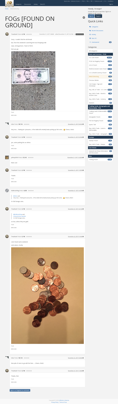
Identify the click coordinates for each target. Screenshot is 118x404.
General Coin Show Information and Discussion (100, 152)
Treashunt (14, 34)
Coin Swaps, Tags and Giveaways (100, 85)
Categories (18, 4)
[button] (83, 17)
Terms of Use (63, 402)
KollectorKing (15, 190)
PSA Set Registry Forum (100, 121)
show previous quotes (19, 216)
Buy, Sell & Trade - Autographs (100, 134)
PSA (87, 1)
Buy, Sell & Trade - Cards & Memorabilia (100, 129)
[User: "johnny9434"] (7, 157)
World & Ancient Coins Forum (100, 69)
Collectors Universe (64, 400)
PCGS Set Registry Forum (100, 61)
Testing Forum (100, 159)
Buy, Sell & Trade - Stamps (100, 144)
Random (100, 103)
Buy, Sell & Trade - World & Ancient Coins (100, 94)
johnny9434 (14, 157)
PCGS (83, 1)
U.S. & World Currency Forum (100, 73)
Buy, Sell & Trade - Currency (100, 99)
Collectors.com (98, 1)
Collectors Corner (75, 1)
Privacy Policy (54, 402)
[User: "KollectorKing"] (7, 190)
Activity (36, 4)
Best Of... (42, 4)
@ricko (15, 196)
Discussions (27, 4)
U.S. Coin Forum (100, 57)
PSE (91, 1)
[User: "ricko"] (7, 123)
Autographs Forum (100, 117)
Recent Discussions (97, 30)
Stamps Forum (100, 140)
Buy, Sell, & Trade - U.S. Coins (100, 89)
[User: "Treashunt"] (7, 34)
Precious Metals (100, 80)
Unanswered (101, 42)
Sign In (111, 4)
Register (18, 390)
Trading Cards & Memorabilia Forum (100, 112)
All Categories (93, 51)
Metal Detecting (79, 34)
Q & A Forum (100, 65)
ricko (12, 124)
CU (105, 1)
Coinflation (110, 1)
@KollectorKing (17, 214)
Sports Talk (100, 124)
